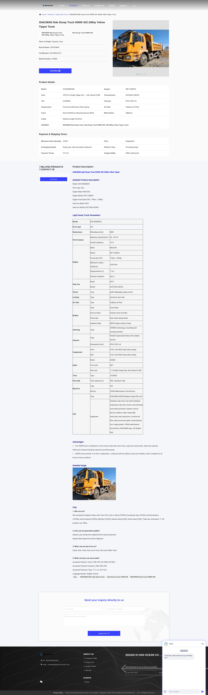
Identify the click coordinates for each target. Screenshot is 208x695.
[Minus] (202, 643)
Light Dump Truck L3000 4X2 (117, 577)
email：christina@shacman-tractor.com (56, 664)
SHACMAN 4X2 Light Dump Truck (92, 577)
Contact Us (99, 5)
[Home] (47, 5)
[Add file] (165, 691)
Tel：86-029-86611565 (50, 660)
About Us (86, 5)
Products (73, 5)
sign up (163, 672)
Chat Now (54, 71)
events (112, 5)
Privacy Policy (58, 693)
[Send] (202, 691)
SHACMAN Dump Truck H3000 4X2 (142, 577)
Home (62, 5)
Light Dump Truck (62, 14)
